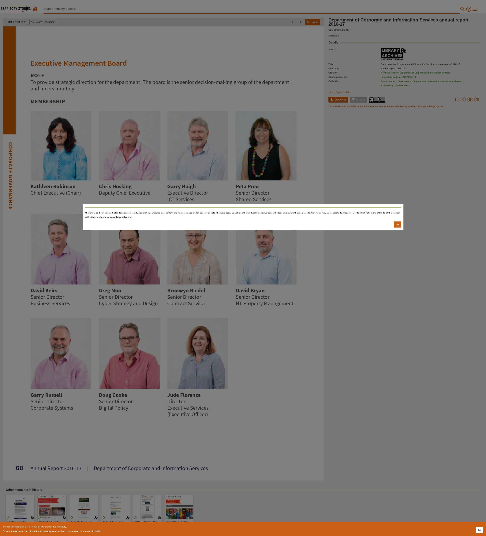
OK (397, 224)
